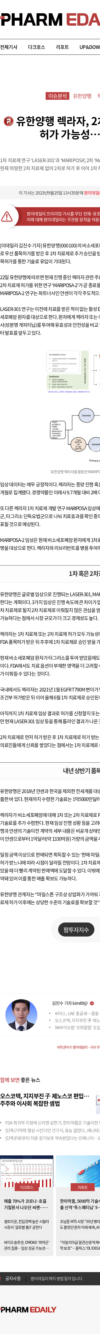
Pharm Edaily (28, 1310)
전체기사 (8, 47)
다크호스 (36, 47)
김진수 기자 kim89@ (70, 1003)
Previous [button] (32, 1275)
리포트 (62, 47)
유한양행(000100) (59, 245)
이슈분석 (57, 96)
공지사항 (13, 1278)
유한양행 (82, 96)
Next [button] (32, 1281)
